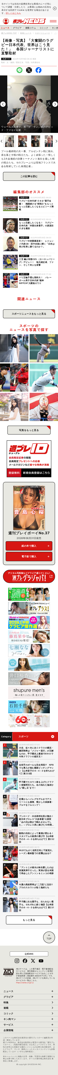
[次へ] (55, 104)
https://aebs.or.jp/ (25, 982)
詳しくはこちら (13, 13)
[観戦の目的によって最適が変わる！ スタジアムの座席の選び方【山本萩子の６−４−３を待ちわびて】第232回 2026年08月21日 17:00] (14, 407)
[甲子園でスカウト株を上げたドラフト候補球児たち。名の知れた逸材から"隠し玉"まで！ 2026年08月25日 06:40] (44, 377)
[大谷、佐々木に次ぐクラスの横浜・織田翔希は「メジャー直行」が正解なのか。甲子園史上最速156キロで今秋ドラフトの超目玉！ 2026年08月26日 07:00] (44, 348)
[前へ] (3, 104)
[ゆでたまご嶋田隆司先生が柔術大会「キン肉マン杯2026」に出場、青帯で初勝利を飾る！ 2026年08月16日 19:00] (44, 407)
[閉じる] (55, 8)
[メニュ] (53, 21)
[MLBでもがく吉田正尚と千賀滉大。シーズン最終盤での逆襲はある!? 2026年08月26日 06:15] (14, 377)
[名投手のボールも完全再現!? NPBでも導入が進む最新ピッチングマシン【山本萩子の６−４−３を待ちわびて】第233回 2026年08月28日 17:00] (14, 348)
